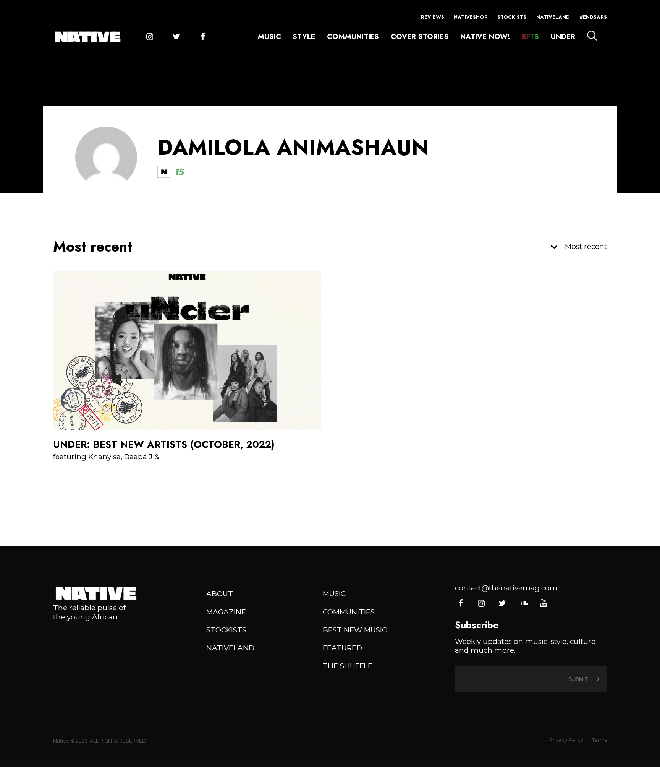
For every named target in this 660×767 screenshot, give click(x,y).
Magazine (226, 612)
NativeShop (471, 17)
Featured (342, 648)
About (219, 593)
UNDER (563, 36)
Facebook (203, 37)
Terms (599, 740)
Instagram (150, 37)
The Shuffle (347, 665)
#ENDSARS (593, 17)
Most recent (586, 246)
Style (304, 36)
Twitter (176, 37)
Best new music (355, 630)
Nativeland (553, 17)
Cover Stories (419, 36)
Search (592, 36)
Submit (579, 679)
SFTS (530, 36)
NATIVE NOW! (485, 36)
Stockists (511, 17)
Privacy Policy (566, 740)
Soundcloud (522, 604)
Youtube (543, 604)
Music (269, 36)
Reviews (432, 17)
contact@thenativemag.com (506, 587)
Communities (353, 36)
